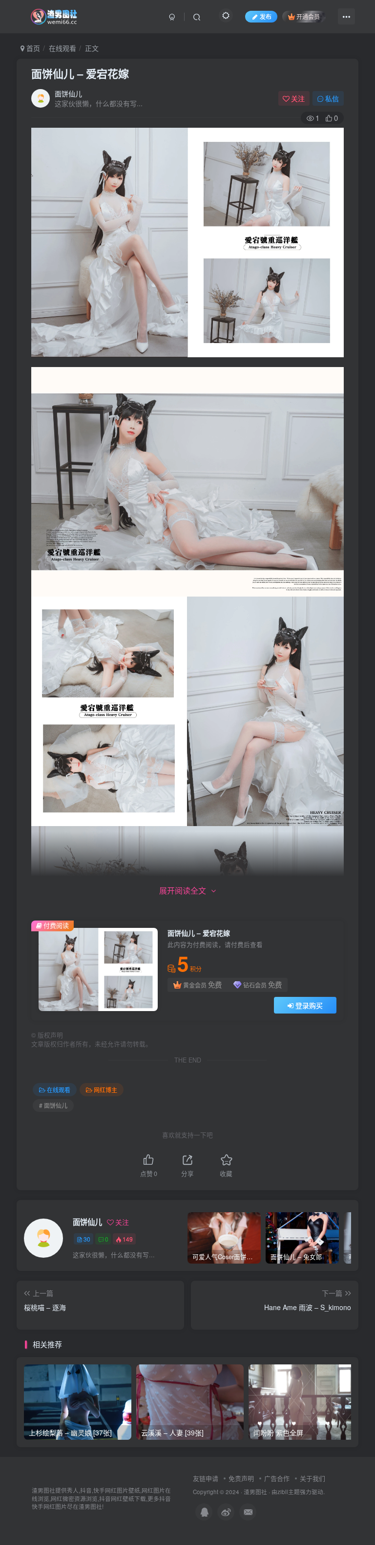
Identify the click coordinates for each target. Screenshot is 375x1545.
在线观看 (62, 48)
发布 (265, 16)
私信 (332, 98)
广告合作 (277, 1478)
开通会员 (308, 16)
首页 (32, 48)
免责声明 (241, 1478)
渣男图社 (255, 1492)
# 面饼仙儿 (53, 1105)
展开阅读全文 (182, 890)
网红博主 (105, 1089)
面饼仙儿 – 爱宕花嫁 (80, 73)
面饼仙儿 (68, 93)
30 (86, 1239)
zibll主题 (288, 1492)
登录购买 (309, 1005)
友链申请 (205, 1478)
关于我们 (312, 1478)
